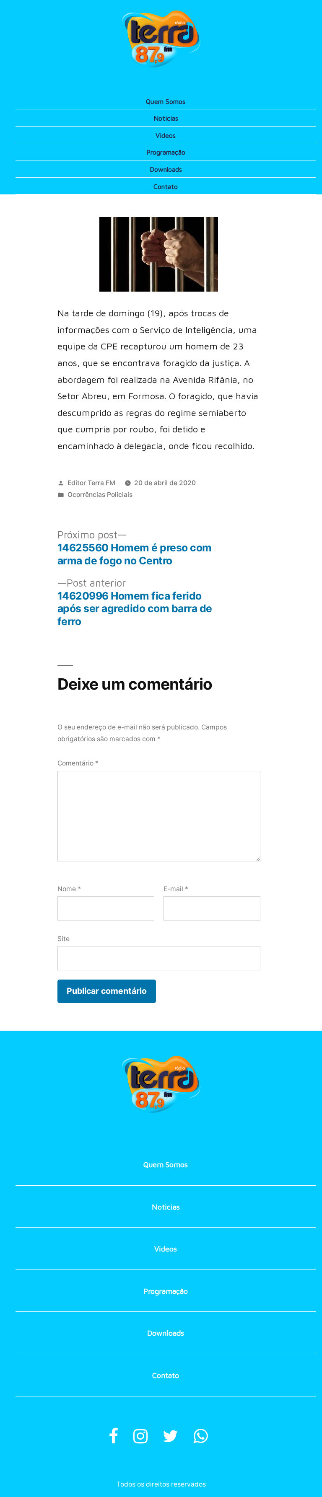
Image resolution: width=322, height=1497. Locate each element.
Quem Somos (165, 101)
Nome (69, 889)
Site (63, 939)
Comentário (78, 763)
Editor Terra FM (91, 483)
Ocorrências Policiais (100, 495)
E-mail (176, 889)
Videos (166, 135)
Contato (165, 186)
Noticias (165, 118)
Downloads (166, 169)
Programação (165, 152)
